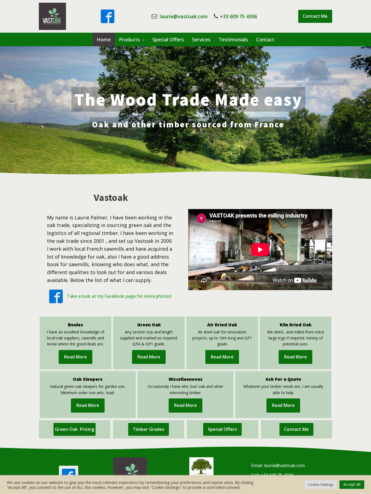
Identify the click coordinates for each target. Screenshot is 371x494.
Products (129, 39)
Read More (75, 357)
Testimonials (233, 39)
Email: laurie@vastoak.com (278, 465)
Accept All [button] (351, 484)
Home (104, 39)
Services (201, 39)
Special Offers (168, 39)
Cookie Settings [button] (321, 484)
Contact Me (315, 16)
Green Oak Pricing (74, 429)
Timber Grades (148, 429)
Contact (265, 39)
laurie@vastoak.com (183, 16)
